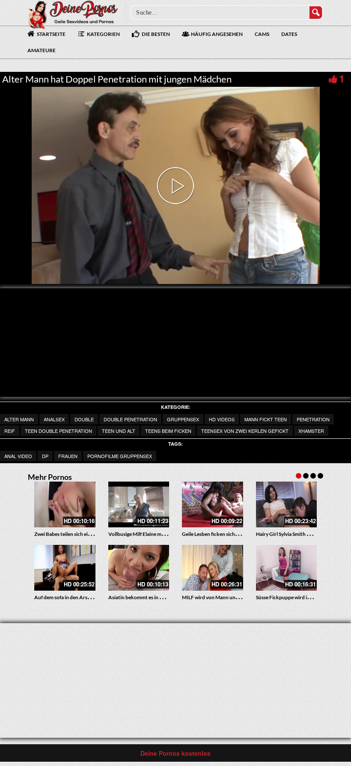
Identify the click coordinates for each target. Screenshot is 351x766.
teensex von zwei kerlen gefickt (245, 430)
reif (9, 430)
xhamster (311, 430)
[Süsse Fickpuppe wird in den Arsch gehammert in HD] (286, 568)
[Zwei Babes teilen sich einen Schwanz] (64, 504)
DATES (289, 34)
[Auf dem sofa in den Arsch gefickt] (64, 568)
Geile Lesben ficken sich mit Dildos (220, 534)
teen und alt (118, 430)
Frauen (67, 456)
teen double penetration (58, 430)
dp (45, 456)
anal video (18, 456)
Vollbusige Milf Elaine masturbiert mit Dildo (157, 534)
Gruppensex (183, 419)
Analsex (54, 419)
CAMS (262, 34)
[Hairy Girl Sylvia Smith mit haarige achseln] (286, 504)
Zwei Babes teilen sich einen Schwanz (75, 534)
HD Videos (222, 419)
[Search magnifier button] (315, 12)
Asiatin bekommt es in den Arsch (145, 597)
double (84, 419)
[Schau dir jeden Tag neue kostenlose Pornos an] (73, 13)
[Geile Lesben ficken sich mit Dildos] (212, 504)
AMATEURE (41, 50)
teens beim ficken (168, 430)
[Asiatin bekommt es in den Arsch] (139, 568)
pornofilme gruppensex (119, 456)
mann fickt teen (265, 419)
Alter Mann (19, 419)
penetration (313, 419)
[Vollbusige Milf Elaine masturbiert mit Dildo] (139, 504)
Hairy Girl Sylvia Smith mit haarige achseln (303, 534)
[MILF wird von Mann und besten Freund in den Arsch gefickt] (212, 568)
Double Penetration (130, 419)
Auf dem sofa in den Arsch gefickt (72, 597)
